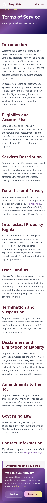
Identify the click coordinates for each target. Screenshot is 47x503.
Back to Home (39, 4)
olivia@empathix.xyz (32, 452)
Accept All (33, 494)
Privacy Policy (34, 203)
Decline (14, 494)
